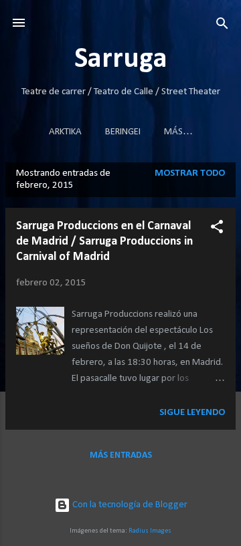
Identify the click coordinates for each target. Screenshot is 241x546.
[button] (217, 228)
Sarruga (120, 59)
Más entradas (121, 455)
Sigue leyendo (192, 413)
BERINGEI (123, 132)
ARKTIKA (65, 132)
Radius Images (150, 531)
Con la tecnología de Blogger (128, 505)
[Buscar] (222, 24)
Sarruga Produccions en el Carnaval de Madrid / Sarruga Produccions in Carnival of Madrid (104, 241)
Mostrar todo (190, 173)
